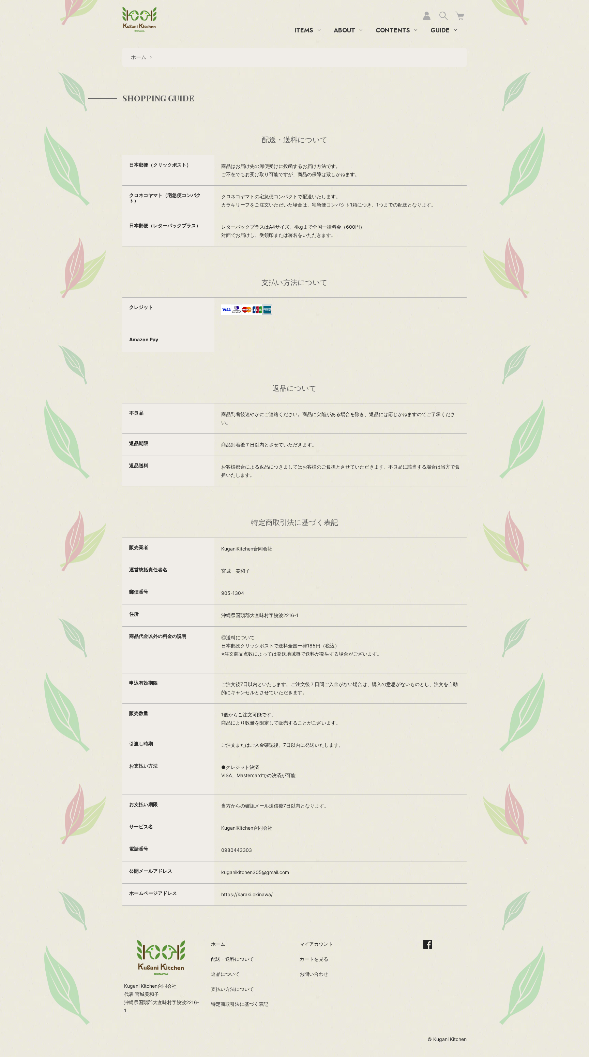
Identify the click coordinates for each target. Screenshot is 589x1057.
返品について (225, 974)
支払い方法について (232, 989)
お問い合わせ (314, 974)
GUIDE (440, 30)
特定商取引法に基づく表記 (239, 1004)
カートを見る (314, 959)
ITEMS (303, 30)
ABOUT (344, 30)
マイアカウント (316, 944)
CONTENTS (393, 30)
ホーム (138, 57)
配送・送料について (232, 959)
